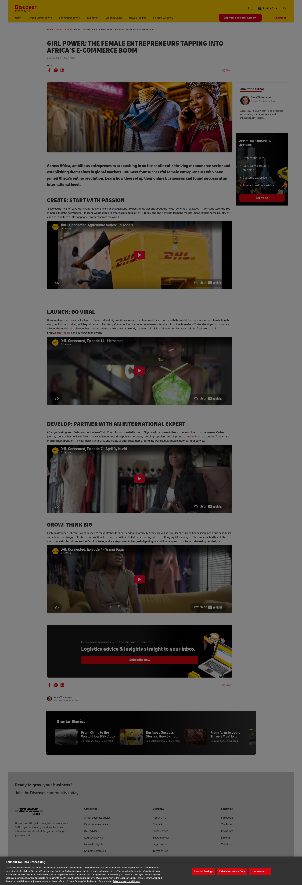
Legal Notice (133, 881)
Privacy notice (120, 881)
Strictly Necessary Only (232, 871)
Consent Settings (203, 871)
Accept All (259, 871)
